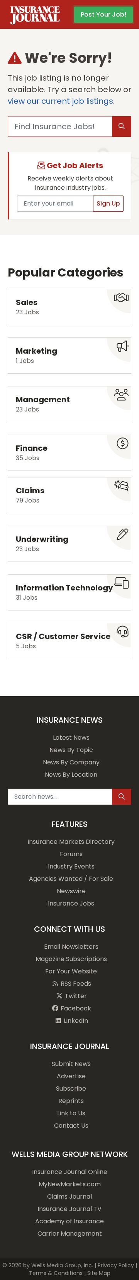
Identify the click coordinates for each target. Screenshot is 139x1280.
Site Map (98, 1273)
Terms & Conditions (56, 1273)
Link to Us (71, 1113)
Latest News (71, 737)
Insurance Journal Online (69, 1171)
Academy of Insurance (69, 1221)
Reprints (71, 1100)
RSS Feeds (75, 983)
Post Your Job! (103, 14)
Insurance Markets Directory (71, 841)
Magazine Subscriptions (71, 959)
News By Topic (71, 749)
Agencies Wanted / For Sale (71, 878)
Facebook (75, 1008)
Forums (71, 854)
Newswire (71, 891)
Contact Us (71, 1125)
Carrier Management (69, 1233)
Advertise (71, 1076)
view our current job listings (60, 101)
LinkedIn (75, 1020)
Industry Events (71, 866)
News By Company (71, 762)
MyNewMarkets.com (70, 1184)
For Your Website (71, 971)
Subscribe (71, 1088)
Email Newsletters (71, 946)
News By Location (71, 774)
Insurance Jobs (71, 903)
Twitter (75, 996)
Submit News (71, 1063)
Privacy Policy (116, 1265)
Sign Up (108, 203)
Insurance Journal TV (69, 1208)
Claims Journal (69, 1196)
